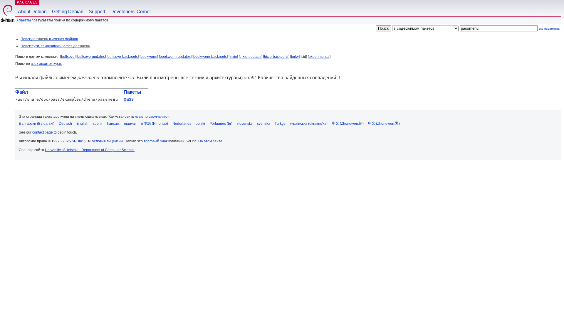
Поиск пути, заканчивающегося (55, 46)
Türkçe (280, 124)
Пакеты (25, 20)
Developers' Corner (130, 11)
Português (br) (220, 124)
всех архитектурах (46, 64)
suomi (98, 124)
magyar (130, 124)
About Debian (32, 11)
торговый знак (155, 141)
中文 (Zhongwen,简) (348, 124)
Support (97, 11)
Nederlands (181, 124)
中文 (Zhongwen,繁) (384, 124)
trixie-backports (276, 57)
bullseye (68, 57)
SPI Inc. (78, 141)
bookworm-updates (175, 57)
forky (295, 57)
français (113, 124)
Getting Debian (67, 11)
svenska (263, 124)
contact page (42, 132)
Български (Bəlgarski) (36, 124)
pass (129, 99)
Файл (21, 92)
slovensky (245, 124)
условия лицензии (107, 141)
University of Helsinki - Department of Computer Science (90, 150)
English (82, 124)
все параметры (549, 28)
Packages (27, 2)
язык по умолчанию (151, 116)
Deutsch (65, 124)
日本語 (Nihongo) (154, 124)
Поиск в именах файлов (49, 39)
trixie (233, 57)
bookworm (148, 57)
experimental (319, 57)
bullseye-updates (91, 57)
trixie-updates (250, 57)
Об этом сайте (210, 141)
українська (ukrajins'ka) (309, 124)
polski (200, 124)
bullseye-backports (123, 57)
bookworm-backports (210, 57)
